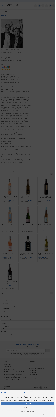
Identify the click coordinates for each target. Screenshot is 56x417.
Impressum (51, 414)
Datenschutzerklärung (41, 414)
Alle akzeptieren (27, 403)
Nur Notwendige (27, 407)
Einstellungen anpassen (28, 411)
